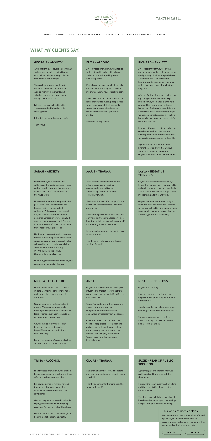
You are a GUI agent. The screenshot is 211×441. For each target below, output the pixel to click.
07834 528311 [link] (171, 18)
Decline (172, 432)
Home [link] (48, 34)
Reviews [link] (161, 34)
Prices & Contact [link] (139, 34)
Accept (195, 432)
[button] (113, 34)
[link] (105, 18)
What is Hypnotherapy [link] (84, 34)
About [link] (60, 34)
